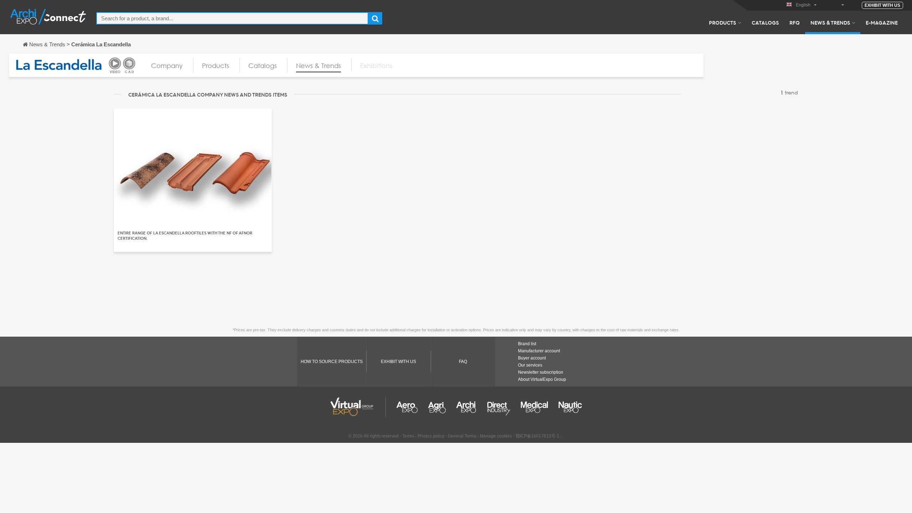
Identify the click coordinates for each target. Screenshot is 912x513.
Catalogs (765, 22)
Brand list (527, 343)
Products (722, 22)
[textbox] (232, 18)
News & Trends (830, 22)
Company (167, 65)
